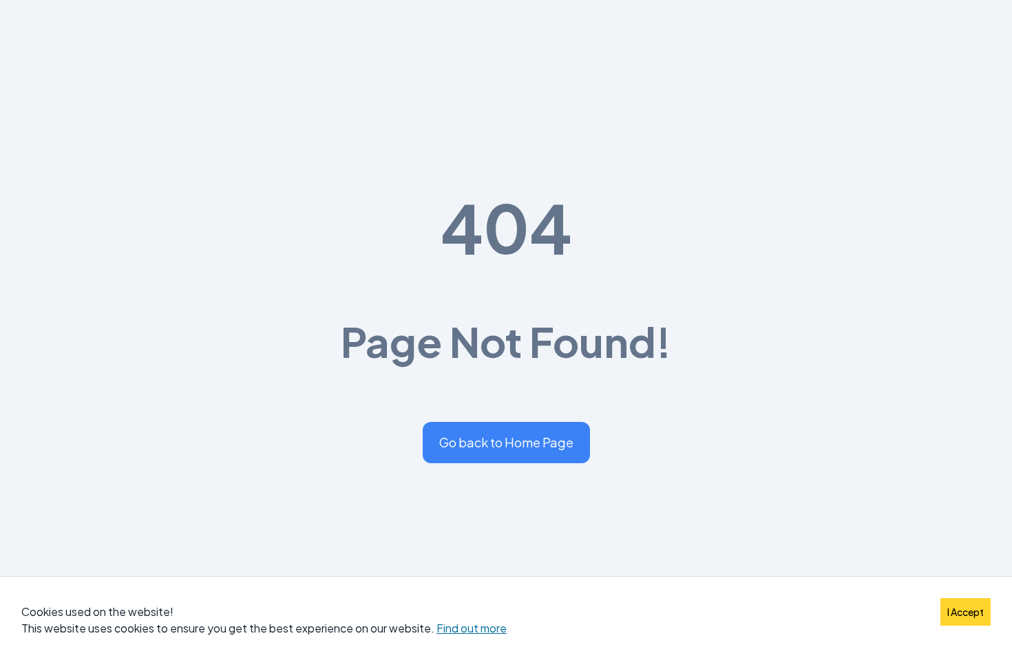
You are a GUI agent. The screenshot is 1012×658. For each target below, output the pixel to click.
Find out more (471, 628)
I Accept (965, 612)
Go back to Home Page (506, 442)
